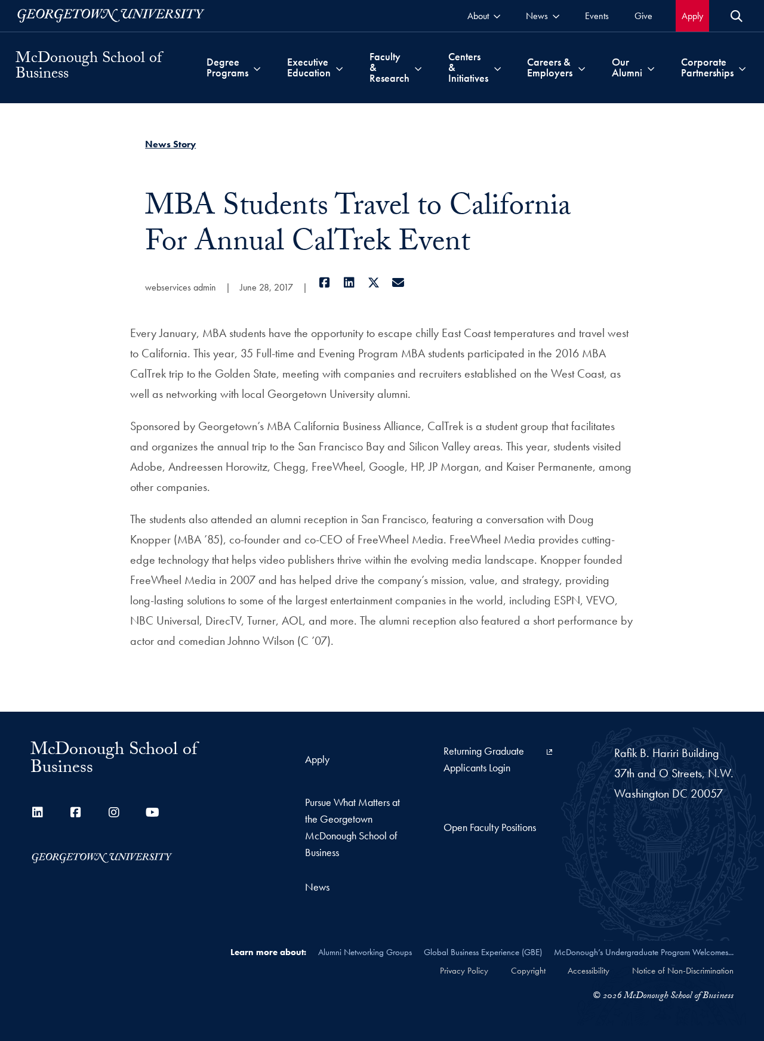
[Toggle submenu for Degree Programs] (257, 67)
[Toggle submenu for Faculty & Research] (418, 67)
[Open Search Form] (736, 16)
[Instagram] (114, 812)
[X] (373, 283)
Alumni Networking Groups (365, 952)
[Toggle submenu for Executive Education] (339, 67)
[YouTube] (152, 812)
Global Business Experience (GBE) (483, 952)
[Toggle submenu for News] (556, 16)
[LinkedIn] (348, 283)
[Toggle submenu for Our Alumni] (651, 67)
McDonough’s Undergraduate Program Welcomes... (644, 952)
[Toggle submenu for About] (497, 16)
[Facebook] (324, 283)
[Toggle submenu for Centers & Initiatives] (497, 67)
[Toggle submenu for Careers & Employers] (581, 67)
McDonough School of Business (89, 67)
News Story (170, 144)
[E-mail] (397, 283)
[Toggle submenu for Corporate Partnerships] (742, 67)
